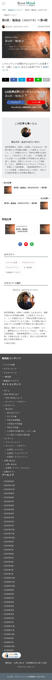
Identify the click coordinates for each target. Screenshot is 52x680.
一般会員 (28, 267)
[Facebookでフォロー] (20, 244)
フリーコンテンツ (13, 442)
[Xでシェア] (5, 80)
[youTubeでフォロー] (26, 244)
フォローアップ (13, 267)
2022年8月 (9, 497)
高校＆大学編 (12, 427)
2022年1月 (9, 525)
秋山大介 (9, 409)
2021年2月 (9, 570)
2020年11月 (9, 582)
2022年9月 (9, 493)
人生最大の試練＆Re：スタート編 (21, 431)
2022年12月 (9, 485)
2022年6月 (9, 505)
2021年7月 (9, 550)
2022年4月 (9, 513)
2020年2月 (9, 618)
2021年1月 (9, 574)
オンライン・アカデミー (16, 401)
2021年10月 (9, 538)
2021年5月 (9, 558)
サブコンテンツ (29, 262)
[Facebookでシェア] (13, 80)
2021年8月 (9, 546)
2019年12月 (9, 626)
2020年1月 (9, 622)
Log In (16, 67)
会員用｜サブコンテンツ (17, 457)
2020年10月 (9, 586)
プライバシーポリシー (25, 667)
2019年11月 (9, 630)
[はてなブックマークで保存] (21, 80)
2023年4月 (9, 481)
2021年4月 (9, 562)
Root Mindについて (14, 398)
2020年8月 (9, 594)
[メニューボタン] (3, 3)
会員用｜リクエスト (15, 449)
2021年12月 (9, 529)
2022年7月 (9, 501)
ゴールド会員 (12, 262)
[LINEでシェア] (38, 80)
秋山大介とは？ (13, 413)
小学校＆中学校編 (14, 424)
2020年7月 (9, 598)
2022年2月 (9, 521)
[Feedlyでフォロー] (32, 244)
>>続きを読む (10, 343)
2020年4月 (9, 610)
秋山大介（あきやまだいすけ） (17, 27)
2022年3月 (9, 517)
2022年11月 (9, 489)
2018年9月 (9, 650)
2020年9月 (9, 590)
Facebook (15, 102)
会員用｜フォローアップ (17, 453)
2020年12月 (9, 578)
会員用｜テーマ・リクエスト (18, 468)
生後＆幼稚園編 (13, 420)
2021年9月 (9, 542)
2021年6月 (9, 554)
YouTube (35, 102)
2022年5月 (9, 509)
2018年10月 (9, 646)
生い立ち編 (11, 416)
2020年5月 (9, 606)
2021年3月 (9, 566)
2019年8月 (9, 638)
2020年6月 (9, 602)
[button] (46, 80)
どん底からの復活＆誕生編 (18, 435)
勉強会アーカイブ (10, 15)
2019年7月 (9, 642)
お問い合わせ (11, 464)
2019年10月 (9, 634)
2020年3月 (9, 614)
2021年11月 (9, 534)
